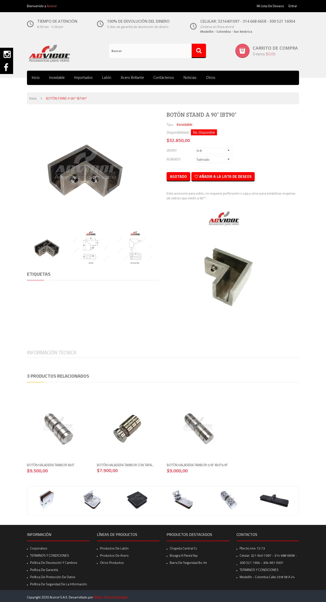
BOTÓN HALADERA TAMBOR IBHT (50, 464)
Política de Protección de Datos (52, 576)
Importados (83, 77)
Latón (106, 77)
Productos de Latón (114, 548)
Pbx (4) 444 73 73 (252, 548)
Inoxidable (57, 77)
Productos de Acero (114, 555)
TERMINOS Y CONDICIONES (49, 555)
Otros (210, 77)
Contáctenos (163, 77)
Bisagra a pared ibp (184, 555)
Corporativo (38, 548)
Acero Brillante (132, 77)
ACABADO (174, 159)
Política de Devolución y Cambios (53, 562)
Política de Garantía (44, 569)
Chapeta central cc (183, 548)
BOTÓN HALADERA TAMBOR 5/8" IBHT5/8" (197, 464)
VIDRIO (172, 150)
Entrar (293, 5)
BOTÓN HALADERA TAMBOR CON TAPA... (125, 464)
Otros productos (112, 562)
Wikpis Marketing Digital (111, 597)
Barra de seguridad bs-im (188, 562)
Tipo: (170, 124)
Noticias (190, 77)
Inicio (36, 77)
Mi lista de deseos (270, 5)
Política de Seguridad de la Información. (59, 583)
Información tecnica (51, 352)
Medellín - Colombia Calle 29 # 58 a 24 (267, 576)
